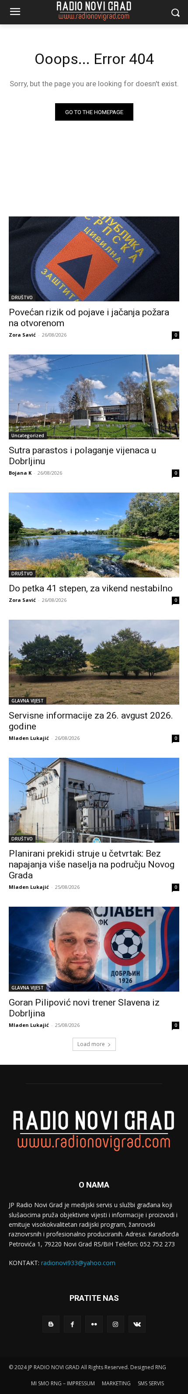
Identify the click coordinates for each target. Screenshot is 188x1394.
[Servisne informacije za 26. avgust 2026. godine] (94, 662)
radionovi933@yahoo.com (78, 1263)
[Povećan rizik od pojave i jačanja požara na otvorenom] (94, 258)
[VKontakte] (137, 1324)
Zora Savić (22, 334)
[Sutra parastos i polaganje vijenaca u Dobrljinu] (94, 396)
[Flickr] (93, 1324)
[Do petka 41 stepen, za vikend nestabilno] (94, 535)
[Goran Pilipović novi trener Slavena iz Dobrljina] (94, 949)
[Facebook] (72, 1324)
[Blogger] (50, 1324)
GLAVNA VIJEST (27, 701)
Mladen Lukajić (29, 738)
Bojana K (20, 472)
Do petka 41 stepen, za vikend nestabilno (91, 588)
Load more (91, 1044)
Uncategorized (27, 435)
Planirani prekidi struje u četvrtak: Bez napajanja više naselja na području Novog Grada (91, 864)
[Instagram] (115, 1324)
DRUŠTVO (22, 297)
